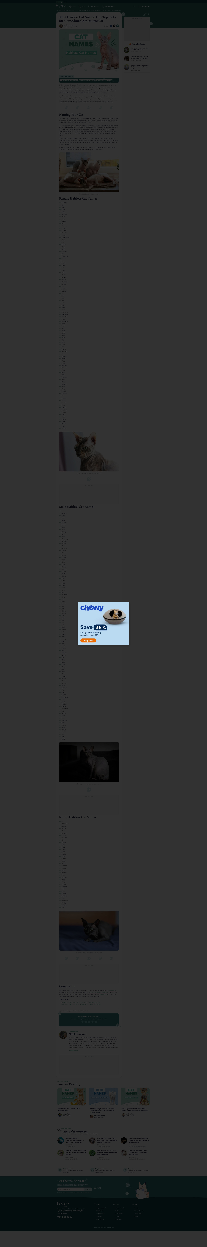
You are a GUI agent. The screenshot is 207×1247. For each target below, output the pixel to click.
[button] (127, 604)
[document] (103, 623)
